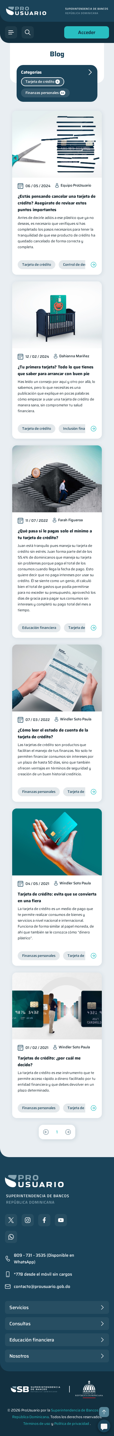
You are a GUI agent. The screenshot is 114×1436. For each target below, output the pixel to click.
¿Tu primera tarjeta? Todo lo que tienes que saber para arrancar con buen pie (56, 370)
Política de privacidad (71, 1424)
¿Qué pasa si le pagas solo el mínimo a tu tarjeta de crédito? (55, 534)
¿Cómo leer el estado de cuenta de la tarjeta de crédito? (53, 733)
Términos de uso (36, 1424)
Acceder (85, 33)
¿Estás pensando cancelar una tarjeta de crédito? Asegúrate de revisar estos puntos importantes (56, 203)
